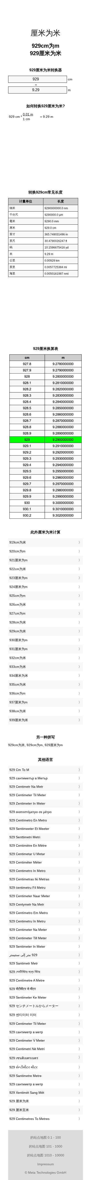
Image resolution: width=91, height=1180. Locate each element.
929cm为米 (17, 631)
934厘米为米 (18, 675)
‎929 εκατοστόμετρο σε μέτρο (30, 812)
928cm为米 (17, 622)
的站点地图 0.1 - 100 (45, 1137)
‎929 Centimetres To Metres (29, 1119)
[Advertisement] (45, 11)
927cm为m (17, 613)
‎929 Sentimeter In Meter (27, 946)
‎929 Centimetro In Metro (27, 871)
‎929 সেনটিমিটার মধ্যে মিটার (24, 972)
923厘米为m (18, 578)
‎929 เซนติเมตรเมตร (23, 1058)
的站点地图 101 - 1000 (45, 1146)
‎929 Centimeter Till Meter (28, 938)
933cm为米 (17, 667)
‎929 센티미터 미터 (22, 1015)
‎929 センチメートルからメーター (33, 1006)
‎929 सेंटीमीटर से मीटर (22, 989)
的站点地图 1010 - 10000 (45, 1155)
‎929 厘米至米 (19, 1110)
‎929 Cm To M (19, 770)
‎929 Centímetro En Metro (28, 820)
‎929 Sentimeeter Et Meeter (29, 829)
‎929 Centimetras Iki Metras (29, 879)
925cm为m (17, 595)
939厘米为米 (18, 720)
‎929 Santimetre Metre (25, 1076)
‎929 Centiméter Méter (25, 862)
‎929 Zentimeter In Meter (27, 803)
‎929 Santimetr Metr (23, 963)
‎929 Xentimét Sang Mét (26, 1092)
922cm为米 (17, 569)
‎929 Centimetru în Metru (27, 921)
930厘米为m (18, 640)
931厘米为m (18, 649)
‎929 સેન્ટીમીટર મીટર (23, 1067)
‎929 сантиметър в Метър (28, 778)
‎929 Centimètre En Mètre (28, 845)
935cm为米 (17, 684)
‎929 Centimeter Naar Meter (29, 896)
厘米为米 (45, 33)
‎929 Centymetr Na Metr (26, 904)
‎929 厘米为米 (19, 1101)
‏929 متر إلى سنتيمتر (23, 955)
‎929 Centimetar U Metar (27, 854)
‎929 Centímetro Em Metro (28, 913)
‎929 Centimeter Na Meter (28, 930)
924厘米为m (18, 587)
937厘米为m (18, 702)
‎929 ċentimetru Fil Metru (27, 887)
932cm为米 (17, 658)
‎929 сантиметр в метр (26, 1032)
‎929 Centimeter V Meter (27, 1040)
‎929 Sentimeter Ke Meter (27, 997)
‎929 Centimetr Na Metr (26, 786)
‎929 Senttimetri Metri (24, 837)
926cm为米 (17, 604)
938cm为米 (17, 711)
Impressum (45, 1164)
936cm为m (17, 693)
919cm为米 (17, 542)
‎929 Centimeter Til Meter (27, 795)
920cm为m (17, 551)
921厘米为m (18, 560)
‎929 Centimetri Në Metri (27, 1049)
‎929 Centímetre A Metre (27, 980)
